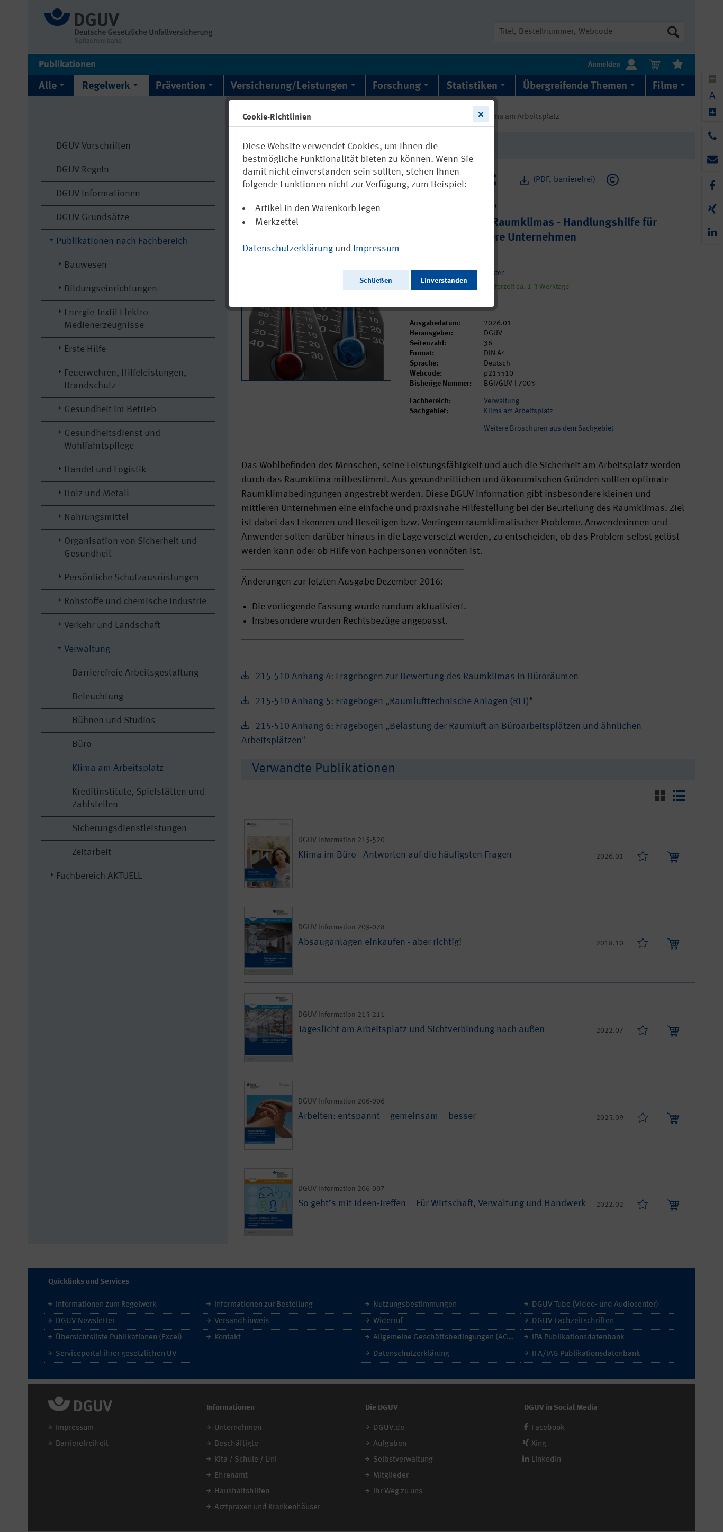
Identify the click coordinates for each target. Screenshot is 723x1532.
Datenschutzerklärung (287, 248)
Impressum (376, 248)
